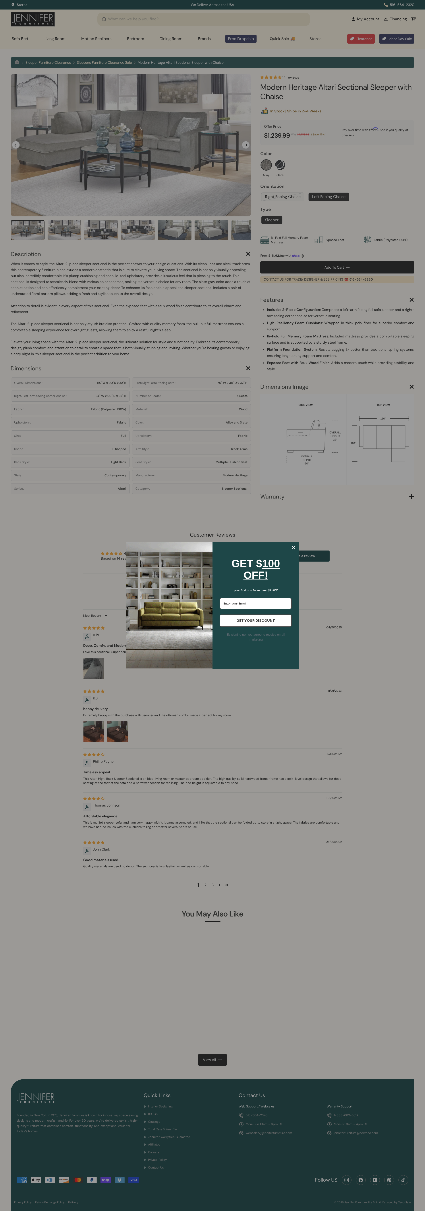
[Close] (293, 547)
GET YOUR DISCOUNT (255, 620)
